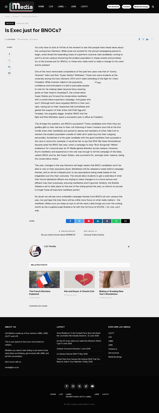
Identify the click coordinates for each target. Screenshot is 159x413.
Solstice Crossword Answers (68, 349)
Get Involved (113, 7)
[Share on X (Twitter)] (143, 39)
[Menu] (6, 6)
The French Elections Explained (39, 292)
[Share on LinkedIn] (147, 39)
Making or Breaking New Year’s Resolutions (111, 292)
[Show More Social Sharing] (152, 39)
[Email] (9, 72)
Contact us (112, 349)
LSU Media (11, 39)
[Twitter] (9, 60)
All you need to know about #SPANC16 (58, 235)
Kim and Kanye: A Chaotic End (79, 291)
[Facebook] (9, 54)
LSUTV (84, 6)
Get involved (113, 353)
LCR (51, 6)
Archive (10, 23)
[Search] (152, 6)
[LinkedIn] (9, 66)
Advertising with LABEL (78, 397)
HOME (41, 6)
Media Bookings (141, 7)
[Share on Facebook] (139, 39)
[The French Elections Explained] (44, 279)
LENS (73, 6)
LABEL (61, 6)
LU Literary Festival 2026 (67, 354)
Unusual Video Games (94, 235)
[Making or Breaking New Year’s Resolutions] (114, 279)
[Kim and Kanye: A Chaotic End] (79, 279)
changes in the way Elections (59, 165)
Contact (126, 7)
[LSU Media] (21, 6)
